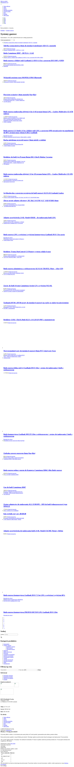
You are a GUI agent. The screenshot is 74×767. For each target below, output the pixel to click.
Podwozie (5, 605)
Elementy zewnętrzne (8, 608)
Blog (4, 676)
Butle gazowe (9, 600)
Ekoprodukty (6, 596)
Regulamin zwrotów (8, 629)
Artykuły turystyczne (8, 612)
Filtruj (39, 622)
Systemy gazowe (7, 598)
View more (12, 696)
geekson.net (9, 682)
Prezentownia (6, 616)
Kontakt (5, 632)
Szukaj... (3, 587)
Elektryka (5, 603)
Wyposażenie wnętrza (8, 609)
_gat (2, 710)
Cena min (3, 622)
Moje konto (6, 679)
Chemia (5, 611)
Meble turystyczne (7, 604)
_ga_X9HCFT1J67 (5, 709)
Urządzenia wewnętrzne (9, 607)
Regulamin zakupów (8, 628)
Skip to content (4, 1)
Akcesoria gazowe (10, 601)
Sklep (4, 671)
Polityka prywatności (8, 630)
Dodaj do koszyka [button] (11, 48)
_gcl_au (2, 712)
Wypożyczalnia (6, 675)
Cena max (21, 622)
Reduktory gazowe (10, 599)
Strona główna (6, 669)
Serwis (5, 672)
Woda (4, 615)
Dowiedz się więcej (7, 135)
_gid (2, 714)
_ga (1, 707)
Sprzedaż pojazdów (7, 613)
